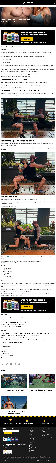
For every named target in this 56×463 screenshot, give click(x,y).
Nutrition (3, 351)
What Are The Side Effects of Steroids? (11, 342)
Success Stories (5, 357)
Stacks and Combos (46, 434)
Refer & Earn (32, 442)
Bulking (43, 430)
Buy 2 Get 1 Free (46, 435)
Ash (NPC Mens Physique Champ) (13, 257)
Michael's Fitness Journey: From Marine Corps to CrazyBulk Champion (20, 335)
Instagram (33, 447)
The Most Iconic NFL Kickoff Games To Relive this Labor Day (17, 317)
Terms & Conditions (47, 460)
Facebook (33, 450)
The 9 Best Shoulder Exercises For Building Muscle (15, 326)
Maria (24, 257)
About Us (31, 430)
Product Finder (32, 437)
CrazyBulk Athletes (33, 435)
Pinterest (33, 449)
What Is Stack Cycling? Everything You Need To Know (16, 337)
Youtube (33, 452)
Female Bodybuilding (47, 437)
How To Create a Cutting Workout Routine (13, 324)
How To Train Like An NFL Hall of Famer (12, 320)
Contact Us (31, 431)
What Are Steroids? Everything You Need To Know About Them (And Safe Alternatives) (25, 333)
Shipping (31, 434)
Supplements (5, 353)
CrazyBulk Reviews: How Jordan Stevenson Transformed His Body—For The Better (24, 340)
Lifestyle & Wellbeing (7, 355)
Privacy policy (40, 460)
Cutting (43, 431)
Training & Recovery (6, 349)
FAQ (30, 433)
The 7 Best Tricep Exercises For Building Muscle (14, 322)
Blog (32, 446)
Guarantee (31, 438)
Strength (44, 433)
